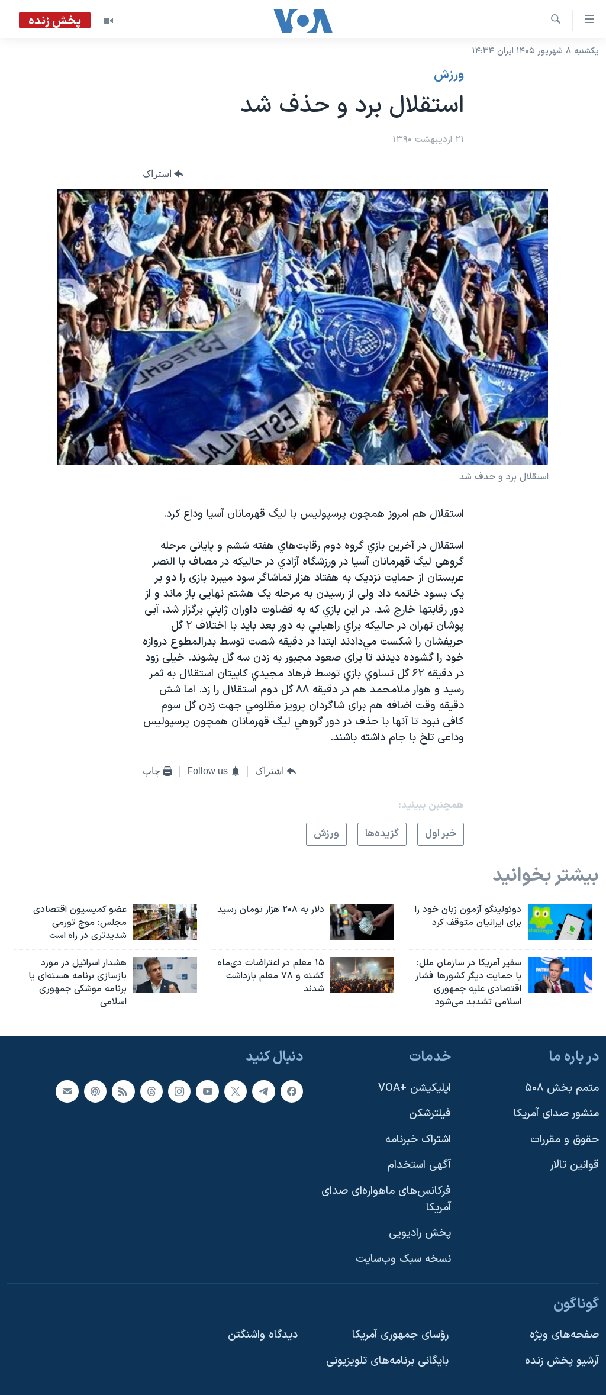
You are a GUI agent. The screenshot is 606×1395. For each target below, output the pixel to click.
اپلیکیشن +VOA (414, 1088)
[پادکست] (95, 1091)
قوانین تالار (574, 1165)
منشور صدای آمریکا (556, 1114)
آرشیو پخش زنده (562, 1360)
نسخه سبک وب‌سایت (403, 1259)
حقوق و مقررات (564, 1140)
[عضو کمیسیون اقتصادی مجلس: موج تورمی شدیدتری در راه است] (165, 922)
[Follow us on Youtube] (207, 1091)
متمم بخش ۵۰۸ (562, 1088)
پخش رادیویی (420, 1233)
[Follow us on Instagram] (179, 1091)
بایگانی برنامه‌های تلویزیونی (387, 1360)
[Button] (163, 174)
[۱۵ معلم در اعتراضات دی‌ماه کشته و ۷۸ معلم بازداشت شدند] (362, 975)
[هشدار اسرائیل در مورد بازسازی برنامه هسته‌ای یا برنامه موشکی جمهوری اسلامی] (165, 975)
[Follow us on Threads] (151, 1091)
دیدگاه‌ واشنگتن (263, 1335)
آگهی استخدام (419, 1165)
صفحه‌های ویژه (564, 1335)
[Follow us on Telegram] (263, 1091)
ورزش (449, 75)
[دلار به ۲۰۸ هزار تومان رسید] (362, 922)
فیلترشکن (430, 1114)
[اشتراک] (67, 1091)
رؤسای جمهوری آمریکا (400, 1335)
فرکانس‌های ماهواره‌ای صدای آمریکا (386, 1199)
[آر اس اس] (123, 1091)
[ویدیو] (108, 21)
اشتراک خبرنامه (418, 1140)
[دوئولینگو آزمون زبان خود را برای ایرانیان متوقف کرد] (560, 922)
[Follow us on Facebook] (292, 1091)
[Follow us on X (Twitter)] (235, 1091)
